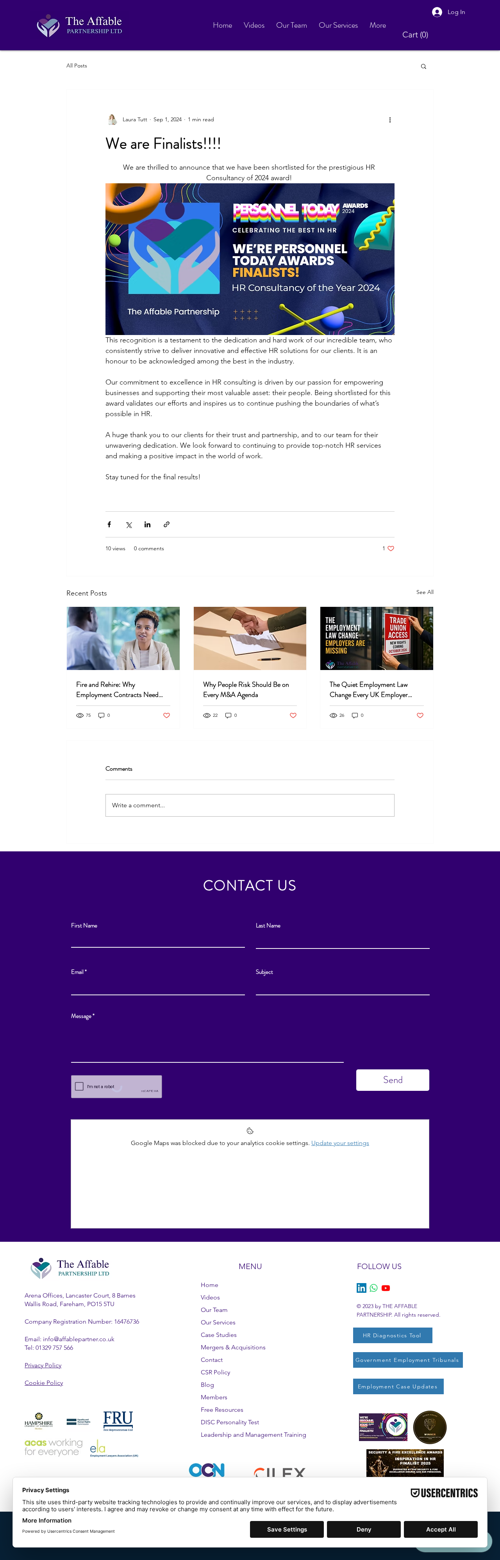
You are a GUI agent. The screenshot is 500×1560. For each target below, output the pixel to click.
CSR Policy (215, 1372)
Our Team (214, 1310)
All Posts (76, 65)
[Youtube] (386, 1288)
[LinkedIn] (361, 1288)
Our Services (218, 1322)
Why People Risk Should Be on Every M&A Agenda (246, 689)
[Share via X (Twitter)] (128, 524)
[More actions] (390, 119)
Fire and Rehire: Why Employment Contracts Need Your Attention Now (117, 689)
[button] (417, 34)
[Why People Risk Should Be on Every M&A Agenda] (250, 638)
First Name (84, 926)
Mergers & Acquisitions (233, 1347)
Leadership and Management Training (253, 1434)
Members (214, 1397)
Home (209, 1285)
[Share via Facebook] (109, 524)
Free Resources (222, 1409)
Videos (210, 1297)
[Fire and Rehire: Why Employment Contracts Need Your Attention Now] (123, 638)
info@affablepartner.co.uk (78, 1339)
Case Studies (219, 1334)
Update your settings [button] (340, 1143)
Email (77, 972)
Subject (264, 972)
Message (81, 1016)
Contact (212, 1359)
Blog (207, 1384)
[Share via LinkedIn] (147, 524)
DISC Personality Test (230, 1422)
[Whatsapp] (374, 1288)
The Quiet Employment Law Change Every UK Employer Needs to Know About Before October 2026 (371, 689)
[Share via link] (166, 524)
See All (425, 592)
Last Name (268, 926)
